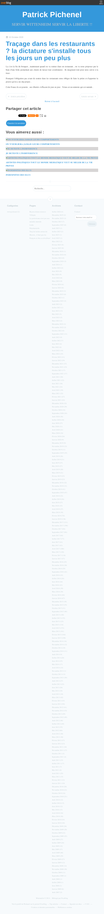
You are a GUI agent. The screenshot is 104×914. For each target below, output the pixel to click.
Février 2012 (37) (58, 740)
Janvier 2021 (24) (58, 400)
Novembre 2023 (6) (59, 294)
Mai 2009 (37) (57, 849)
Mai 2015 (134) (57, 625)
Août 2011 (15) (57, 760)
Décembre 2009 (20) (59, 826)
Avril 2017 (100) (58, 549)
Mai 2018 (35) (57, 506)
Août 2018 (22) (57, 496)
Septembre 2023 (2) (59, 301)
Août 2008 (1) (57, 879)
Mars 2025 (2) (57, 241)
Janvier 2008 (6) (58, 889)
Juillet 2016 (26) (58, 578)
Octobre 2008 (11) (58, 872)
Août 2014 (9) (57, 654)
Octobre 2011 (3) (58, 753)
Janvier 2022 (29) (58, 360)
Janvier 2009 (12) (58, 862)
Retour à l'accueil (52, 101)
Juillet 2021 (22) (58, 380)
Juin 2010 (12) (57, 806)
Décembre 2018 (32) (59, 482)
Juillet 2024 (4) (57, 268)
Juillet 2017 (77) (58, 539)
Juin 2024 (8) (57, 271)
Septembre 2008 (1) (59, 876)
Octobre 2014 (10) (58, 648)
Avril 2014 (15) (57, 667)
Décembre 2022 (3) (59, 324)
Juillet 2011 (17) (58, 763)
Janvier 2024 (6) (58, 288)
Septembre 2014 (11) (59, 651)
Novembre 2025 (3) (59, 218)
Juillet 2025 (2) (57, 231)
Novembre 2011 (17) (59, 750)
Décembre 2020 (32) (59, 403)
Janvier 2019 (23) (58, 479)
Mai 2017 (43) (57, 545)
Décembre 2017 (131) (60, 522)
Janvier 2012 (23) (58, 743)
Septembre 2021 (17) (59, 373)
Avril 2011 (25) (57, 773)
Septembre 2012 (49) (59, 717)
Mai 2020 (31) (57, 426)
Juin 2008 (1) (57, 886)
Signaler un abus (76, 904)
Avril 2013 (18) (57, 694)
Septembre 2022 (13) (59, 334)
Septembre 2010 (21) (59, 796)
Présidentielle (34, 228)
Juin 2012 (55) (57, 727)
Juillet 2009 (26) (58, 843)
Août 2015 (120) (58, 615)
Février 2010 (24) (58, 819)
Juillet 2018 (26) (58, 499)
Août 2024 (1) (57, 264)
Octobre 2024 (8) (58, 258)
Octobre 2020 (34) (58, 410)
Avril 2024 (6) (57, 278)
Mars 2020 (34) (57, 433)
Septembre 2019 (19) (59, 453)
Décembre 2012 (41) (59, 707)
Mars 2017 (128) (58, 552)
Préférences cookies (65, 907)
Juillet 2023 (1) (57, 307)
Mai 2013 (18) (57, 691)
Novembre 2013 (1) (59, 671)
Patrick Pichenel (52, 14)
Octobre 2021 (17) (58, 370)
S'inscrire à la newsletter (16, 123)
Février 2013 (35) (58, 701)
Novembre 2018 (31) (59, 486)
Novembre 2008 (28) (59, 869)
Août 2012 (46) (57, 720)
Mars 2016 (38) (57, 591)
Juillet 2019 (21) (58, 459)
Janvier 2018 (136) (59, 519)
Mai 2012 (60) (57, 730)
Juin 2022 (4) (57, 344)
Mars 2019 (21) (57, 473)
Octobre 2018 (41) (58, 489)
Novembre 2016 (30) (59, 565)
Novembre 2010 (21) (59, 790)
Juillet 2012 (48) (58, 724)
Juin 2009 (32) (57, 846)
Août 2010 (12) (57, 800)
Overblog (64, 898)
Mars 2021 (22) (57, 393)
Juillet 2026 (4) (57, 212)
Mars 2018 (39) (57, 512)
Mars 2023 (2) (57, 321)
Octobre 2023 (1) (58, 297)
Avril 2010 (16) (57, 813)
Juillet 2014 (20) (58, 658)
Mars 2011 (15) (57, 776)
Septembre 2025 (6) (59, 225)
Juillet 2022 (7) (57, 340)
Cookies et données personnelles (43, 907)
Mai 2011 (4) (57, 770)
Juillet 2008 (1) (57, 882)
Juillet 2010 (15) (58, 803)
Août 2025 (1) (57, 228)
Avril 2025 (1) (57, 238)
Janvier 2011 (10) (58, 783)
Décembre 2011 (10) (59, 747)
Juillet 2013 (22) (58, 684)
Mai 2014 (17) (57, 664)
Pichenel (27, 904)
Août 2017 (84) (57, 535)
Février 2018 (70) (58, 515)
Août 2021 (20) (57, 377)
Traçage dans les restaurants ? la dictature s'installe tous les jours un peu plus (50, 51)
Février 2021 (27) (58, 397)
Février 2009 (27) (58, 859)
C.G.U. (87, 904)
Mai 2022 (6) (57, 347)
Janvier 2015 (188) (59, 638)
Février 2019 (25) (58, 476)
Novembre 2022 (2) (59, 327)
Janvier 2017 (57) (58, 558)
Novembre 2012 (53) (59, 710)
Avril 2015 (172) (58, 628)
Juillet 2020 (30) (58, 420)
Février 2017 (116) (59, 555)
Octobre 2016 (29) (58, 568)
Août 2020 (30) (57, 416)
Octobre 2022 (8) (58, 330)
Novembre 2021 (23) (59, 367)
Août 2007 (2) (57, 892)
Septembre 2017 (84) (59, 532)
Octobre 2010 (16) (58, 793)
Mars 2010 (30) (57, 816)
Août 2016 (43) (57, 575)
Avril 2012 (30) (57, 734)
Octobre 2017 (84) (58, 529)
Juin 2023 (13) (57, 311)
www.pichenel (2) (13, 212)
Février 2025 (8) (58, 245)
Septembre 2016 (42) (59, 572)
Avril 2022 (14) (57, 350)
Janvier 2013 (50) (58, 704)
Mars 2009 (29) (57, 856)
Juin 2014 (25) (57, 661)
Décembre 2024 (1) (59, 251)
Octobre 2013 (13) (58, 674)
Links (32, 225)
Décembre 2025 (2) (59, 215)
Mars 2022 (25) (57, 354)
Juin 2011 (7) (57, 767)
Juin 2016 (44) (57, 582)
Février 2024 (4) (58, 284)
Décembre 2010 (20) (59, 786)
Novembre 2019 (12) (59, 446)
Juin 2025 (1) (57, 235)
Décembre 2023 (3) (59, 291)
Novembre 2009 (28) (59, 829)
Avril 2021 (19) (57, 390)
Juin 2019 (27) (57, 463)
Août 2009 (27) (57, 839)
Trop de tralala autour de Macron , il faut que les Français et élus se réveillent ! (40, 234)
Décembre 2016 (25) (59, 562)
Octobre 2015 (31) (58, 608)
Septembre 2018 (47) (59, 492)
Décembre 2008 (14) (59, 866)
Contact (77, 212)
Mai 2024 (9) (57, 274)
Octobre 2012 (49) (58, 714)
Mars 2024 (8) (57, 281)
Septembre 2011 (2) (59, 757)
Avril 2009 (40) (57, 852)
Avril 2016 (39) (57, 588)
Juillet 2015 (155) (58, 618)
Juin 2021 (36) (57, 383)
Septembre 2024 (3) (59, 261)
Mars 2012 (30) (57, 737)
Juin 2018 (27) (57, 502)
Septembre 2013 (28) (59, 677)
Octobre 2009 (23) (58, 833)
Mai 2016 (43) (57, 585)
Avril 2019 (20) (57, 469)
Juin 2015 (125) (58, 621)
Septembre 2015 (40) (59, 611)
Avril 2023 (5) (57, 317)
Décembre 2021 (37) (59, 364)
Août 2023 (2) (57, 304)
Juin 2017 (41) (57, 542)
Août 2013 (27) (57, 681)
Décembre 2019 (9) (59, 443)
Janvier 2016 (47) (58, 598)
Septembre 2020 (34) (59, 413)
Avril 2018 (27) (57, 509)
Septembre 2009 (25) (59, 836)
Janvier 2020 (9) (58, 440)
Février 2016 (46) (58, 595)
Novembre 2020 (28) (59, 406)
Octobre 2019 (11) (58, 449)
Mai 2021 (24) (57, 387)
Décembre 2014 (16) (59, 641)
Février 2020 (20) (58, 436)
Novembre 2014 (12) (59, 644)
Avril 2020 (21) (57, 430)
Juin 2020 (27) (57, 423)
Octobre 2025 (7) (58, 221)
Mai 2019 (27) (57, 466)
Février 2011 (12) (58, 780)
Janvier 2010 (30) (58, 823)
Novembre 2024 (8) (59, 255)
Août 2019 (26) (57, 456)
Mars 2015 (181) (58, 631)
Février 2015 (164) (59, 634)
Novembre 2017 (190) (60, 525)
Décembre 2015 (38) (59, 601)
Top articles (54, 904)
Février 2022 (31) (58, 357)
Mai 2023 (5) (57, 314)
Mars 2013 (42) (57, 697)
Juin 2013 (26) (57, 687)
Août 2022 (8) (57, 337)
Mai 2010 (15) (57, 810)
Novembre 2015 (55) (59, 605)
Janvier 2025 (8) (58, 248)
